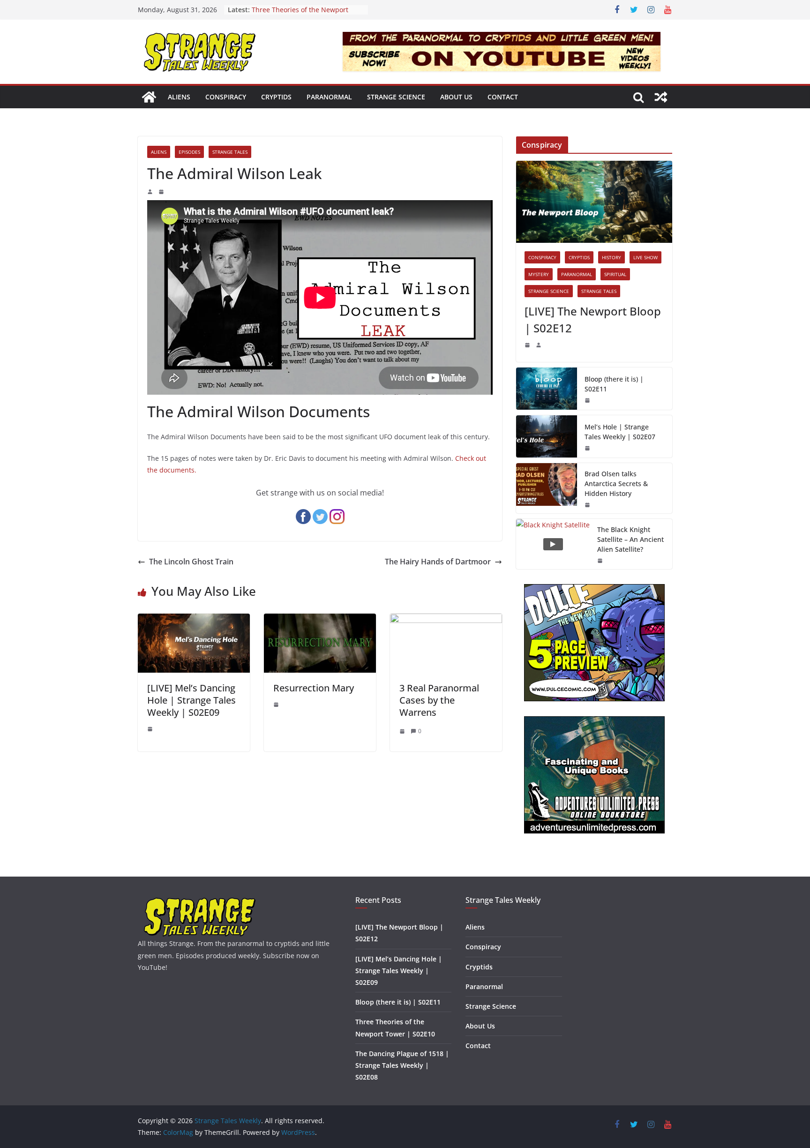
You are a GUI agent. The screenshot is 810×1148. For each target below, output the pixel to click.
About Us (456, 96)
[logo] (200, 901)
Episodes (189, 152)
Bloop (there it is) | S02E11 (614, 384)
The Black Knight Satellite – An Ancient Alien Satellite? (630, 539)
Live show (645, 257)
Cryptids (276, 96)
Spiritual (615, 274)
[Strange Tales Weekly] (149, 97)
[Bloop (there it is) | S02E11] (546, 389)
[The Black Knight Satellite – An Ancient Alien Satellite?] (553, 544)
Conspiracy (225, 96)
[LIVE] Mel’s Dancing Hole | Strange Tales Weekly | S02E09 (191, 700)
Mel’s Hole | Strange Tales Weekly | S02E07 (620, 431)
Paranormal (329, 96)
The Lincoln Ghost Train (191, 561)
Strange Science (396, 96)
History (611, 257)
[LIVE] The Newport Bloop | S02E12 (593, 319)
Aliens (179, 96)
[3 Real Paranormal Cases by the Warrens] (446, 620)
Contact (503, 96)
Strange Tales (230, 152)
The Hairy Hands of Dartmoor (438, 561)
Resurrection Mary (313, 688)
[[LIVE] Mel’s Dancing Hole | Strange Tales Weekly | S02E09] (194, 620)
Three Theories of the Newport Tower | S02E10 (300, 14)
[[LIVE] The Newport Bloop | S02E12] (594, 202)
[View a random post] (661, 97)
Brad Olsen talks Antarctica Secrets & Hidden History (616, 483)
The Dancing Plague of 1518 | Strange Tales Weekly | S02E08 (402, 1065)
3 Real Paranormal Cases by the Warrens (439, 700)
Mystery (538, 274)
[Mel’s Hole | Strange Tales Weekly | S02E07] (546, 436)
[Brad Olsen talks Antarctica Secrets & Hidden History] (546, 488)
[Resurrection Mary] (320, 620)
